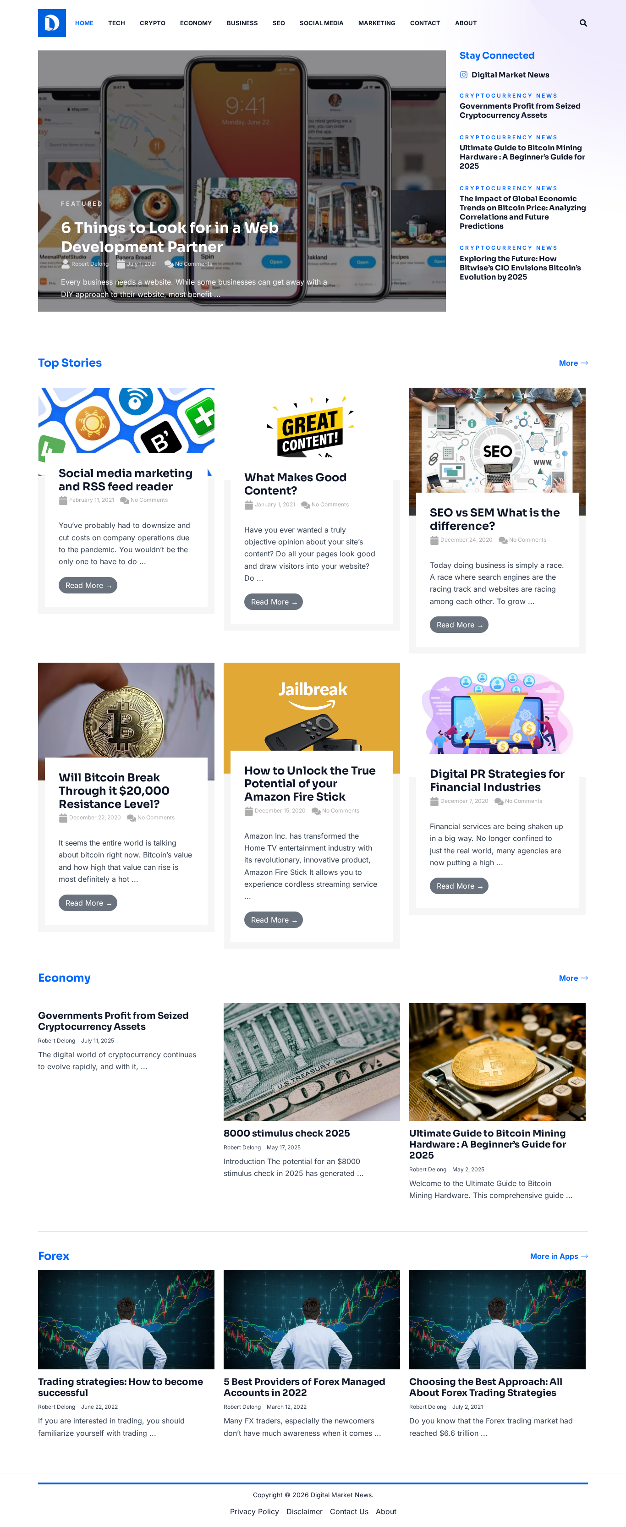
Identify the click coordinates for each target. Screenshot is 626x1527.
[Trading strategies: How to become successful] (126, 1319)
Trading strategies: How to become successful (120, 1387)
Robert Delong (90, 263)
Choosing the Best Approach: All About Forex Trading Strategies (485, 1387)
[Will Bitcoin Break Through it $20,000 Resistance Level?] (126, 720)
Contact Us (349, 1511)
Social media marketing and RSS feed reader (125, 480)
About (386, 1511)
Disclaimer (304, 1511)
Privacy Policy (254, 1511)
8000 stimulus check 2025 (287, 1133)
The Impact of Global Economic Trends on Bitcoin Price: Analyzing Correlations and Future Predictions (523, 212)
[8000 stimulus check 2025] (312, 1061)
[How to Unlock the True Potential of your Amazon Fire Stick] (312, 717)
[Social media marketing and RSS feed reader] (126, 431)
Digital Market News (510, 75)
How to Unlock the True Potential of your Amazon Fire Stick (310, 784)
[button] (584, 23)
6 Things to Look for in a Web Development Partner (170, 237)
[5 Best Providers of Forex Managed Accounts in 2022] (312, 1319)
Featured (82, 203)
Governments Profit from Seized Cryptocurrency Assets (520, 110)
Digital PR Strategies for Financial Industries (497, 780)
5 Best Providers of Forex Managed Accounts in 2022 (304, 1387)
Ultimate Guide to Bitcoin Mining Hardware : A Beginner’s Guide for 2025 (522, 157)
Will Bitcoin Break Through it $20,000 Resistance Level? (114, 791)
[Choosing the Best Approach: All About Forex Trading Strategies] (497, 1319)
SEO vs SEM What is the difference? (495, 519)
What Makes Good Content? (295, 484)
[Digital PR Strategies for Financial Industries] (497, 719)
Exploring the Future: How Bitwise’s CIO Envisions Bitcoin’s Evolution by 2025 (520, 268)
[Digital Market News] (464, 75)
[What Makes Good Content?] (312, 433)
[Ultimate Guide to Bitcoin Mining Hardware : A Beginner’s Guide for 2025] (497, 1061)
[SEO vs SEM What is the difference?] (497, 451)
